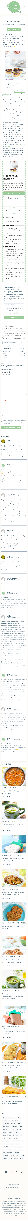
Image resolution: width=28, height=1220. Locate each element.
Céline (9, 708)
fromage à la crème (18, 1141)
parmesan (10, 1152)
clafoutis (5, 342)
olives (15, 1149)
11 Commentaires (21, 24)
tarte (17, 1155)
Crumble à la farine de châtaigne (22, 352)
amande (14, 1118)
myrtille (19, 342)
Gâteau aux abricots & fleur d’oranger (10, 788)
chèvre (21, 1126)
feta (21, 1135)
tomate (5, 1158)
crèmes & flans (7, 1135)
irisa (8, 440)
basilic (20, 1118)
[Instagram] (11, 1172)
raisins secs (6, 1155)
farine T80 (15, 1135)
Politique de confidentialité (14, 1187)
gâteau (18, 1144)
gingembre (6, 1144)
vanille (10, 1158)
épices (21, 1158)
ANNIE (9, 530)
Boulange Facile (13, 1120)
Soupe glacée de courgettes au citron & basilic (11, 990)
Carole (9, 464)
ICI (3, 333)
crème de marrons (13, 1132)
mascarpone (14, 1147)
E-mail (4, 408)
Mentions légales (14, 1184)
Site (3, 416)
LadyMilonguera (12, 578)
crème (4, 1132)
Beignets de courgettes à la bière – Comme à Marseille (12, 1062)
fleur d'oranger (7, 1138)
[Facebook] (6, 1172)
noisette (5, 1149)
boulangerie (6, 1123)
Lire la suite (7, 796)
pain (4, 1152)
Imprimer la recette (14, 193)
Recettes (17, 19)
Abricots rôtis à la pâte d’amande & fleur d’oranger (12, 957)
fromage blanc (7, 1141)
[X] (22, 1172)
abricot (5, 1118)
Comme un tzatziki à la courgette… (9, 821)
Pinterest (7, 146)
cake (18, 1123)
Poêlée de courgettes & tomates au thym (10, 889)
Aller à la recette (14, 29)
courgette (18, 1129)
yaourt (16, 1158)
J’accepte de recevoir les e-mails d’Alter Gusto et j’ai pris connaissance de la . (14, 311)
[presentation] (14, 776)
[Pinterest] (16, 1172)
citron (12, 1129)
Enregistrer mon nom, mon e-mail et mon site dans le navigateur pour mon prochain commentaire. (14, 422)
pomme (17, 1152)
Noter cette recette (7, 369)
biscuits (5, 1120)
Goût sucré (11, 19)
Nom (4, 401)
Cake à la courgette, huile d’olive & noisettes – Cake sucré (14, 923)
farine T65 (13, 342)
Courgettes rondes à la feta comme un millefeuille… (7, 353)
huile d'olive (6, 1147)
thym (22, 1155)
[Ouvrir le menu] (24, 7)
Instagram (22, 144)
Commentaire (6, 374)
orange (20, 1149)
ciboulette (5, 1129)
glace (12, 1144)
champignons (6, 1126)
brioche (13, 1123)
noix (10, 1149)
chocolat (14, 1126)
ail (9, 1118)
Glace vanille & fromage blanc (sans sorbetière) (11, 855)
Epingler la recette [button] (15, 198)
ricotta (12, 1155)
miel (21, 1147)
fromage (15, 1138)
